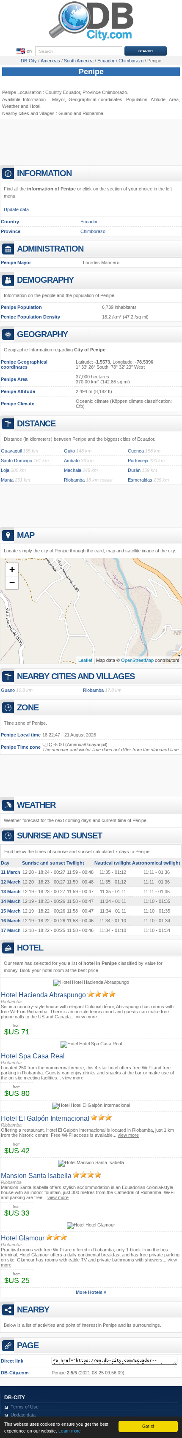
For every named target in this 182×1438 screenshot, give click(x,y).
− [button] (12, 582)
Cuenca (136, 450)
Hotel (35, 106)
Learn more (69, 1430)
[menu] (23, 51)
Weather (10, 106)
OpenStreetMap (137, 659)
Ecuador (89, 221)
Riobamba (93, 113)
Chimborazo (92, 231)
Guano (65, 113)
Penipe (91, 71)
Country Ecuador (62, 92)
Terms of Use (25, 1406)
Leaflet (85, 659)
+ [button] (12, 569)
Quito (69, 450)
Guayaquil (11, 450)
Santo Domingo (16, 460)
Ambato (72, 460)
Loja (5, 470)
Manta (7, 479)
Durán (134, 470)
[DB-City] (91, 40)
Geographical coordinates (96, 99)
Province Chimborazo (105, 92)
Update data (16, 209)
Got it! (148, 1426)
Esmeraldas (140, 479)
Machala (72, 470)
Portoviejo (138, 460)
